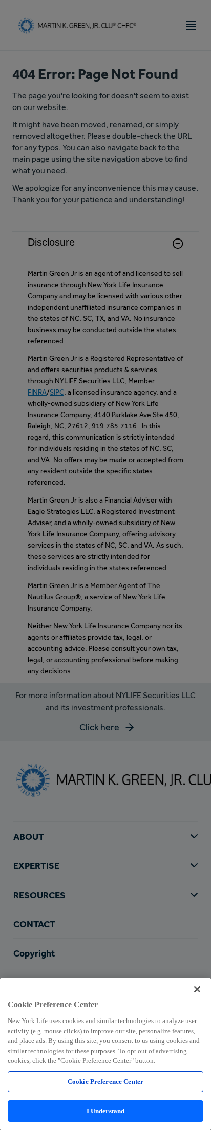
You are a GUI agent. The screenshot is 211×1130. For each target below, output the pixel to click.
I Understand (106, 1111)
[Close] (197, 989)
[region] (105, 1054)
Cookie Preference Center (105, 1081)
